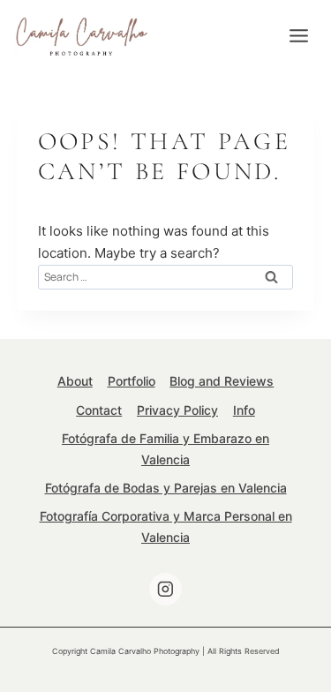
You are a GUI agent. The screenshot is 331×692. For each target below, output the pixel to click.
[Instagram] (165, 589)
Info (244, 409)
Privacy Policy (177, 409)
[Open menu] (298, 35)
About (75, 380)
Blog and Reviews (221, 380)
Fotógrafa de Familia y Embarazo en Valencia (165, 449)
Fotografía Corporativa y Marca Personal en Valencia (166, 526)
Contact (99, 409)
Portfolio (131, 380)
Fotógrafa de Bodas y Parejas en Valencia (166, 487)
